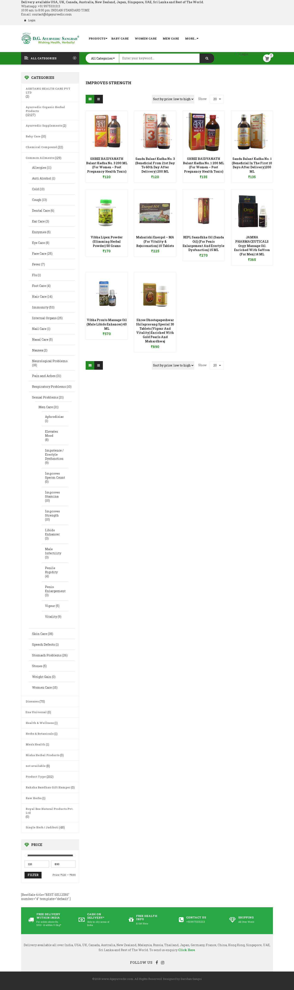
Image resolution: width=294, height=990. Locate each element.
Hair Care (39, 296)
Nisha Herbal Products (42, 755)
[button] (106, 171)
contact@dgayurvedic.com (51, 14)
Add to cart (106, 175)
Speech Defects (43, 644)
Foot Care (39, 286)
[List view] (98, 99)
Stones (37, 666)
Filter (33, 875)
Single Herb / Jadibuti (42, 827)
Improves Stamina (52, 494)
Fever (36, 264)
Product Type (36, 777)
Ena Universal (36, 712)
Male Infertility (53, 551)
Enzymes (39, 232)
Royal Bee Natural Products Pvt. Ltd (49, 811)
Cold (35, 189)
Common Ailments (40, 158)
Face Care (39, 253)
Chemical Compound (41, 147)
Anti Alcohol (41, 178)
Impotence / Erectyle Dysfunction (54, 454)
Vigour (50, 606)
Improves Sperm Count (55, 475)
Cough (36, 200)
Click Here (186, 950)
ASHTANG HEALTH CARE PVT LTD (48, 90)
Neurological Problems (50, 361)
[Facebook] (157, 962)
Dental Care (41, 210)
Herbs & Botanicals (40, 734)
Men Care (46, 407)
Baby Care (33, 136)
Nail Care (39, 329)
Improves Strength (52, 513)
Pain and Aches (44, 376)
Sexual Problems (45, 397)
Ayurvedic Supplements (44, 125)
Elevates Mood (51, 433)
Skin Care (39, 634)
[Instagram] (162, 962)
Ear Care (38, 221)
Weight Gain (41, 677)
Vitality (51, 617)
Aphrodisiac (54, 417)
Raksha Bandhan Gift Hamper (48, 787)
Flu (34, 275)
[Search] (207, 58)
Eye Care (38, 243)
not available (36, 766)
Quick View (106, 123)
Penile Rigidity (51, 570)
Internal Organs (44, 318)
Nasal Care (40, 339)
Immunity (40, 307)
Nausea (37, 350)
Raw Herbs (34, 798)
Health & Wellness (40, 723)
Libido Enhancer (52, 532)
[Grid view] (90, 99)
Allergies (39, 168)
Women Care (42, 687)
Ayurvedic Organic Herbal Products (45, 109)
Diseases (32, 701)
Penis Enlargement (55, 589)
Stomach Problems (47, 655)
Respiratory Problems (49, 387)
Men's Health (35, 744)
